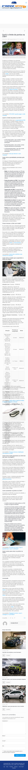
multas (7, 73)
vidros (3, 595)
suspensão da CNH (20, 120)
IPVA (11, 242)
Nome (3, 735)
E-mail (4, 740)
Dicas (7, 766)
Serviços (16, 766)
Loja (4, 766)
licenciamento (17, 242)
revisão (11, 523)
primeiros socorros (6, 479)
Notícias (14, 768)
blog (12, 606)
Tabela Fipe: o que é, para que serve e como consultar (13, 706)
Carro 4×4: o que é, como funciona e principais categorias (14, 679)
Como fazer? (21, 766)
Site (3, 745)
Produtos (11, 766)
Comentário (5, 720)
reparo (4, 589)
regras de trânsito (13, 89)
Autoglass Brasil (12, 39)
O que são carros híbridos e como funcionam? (11, 652)
